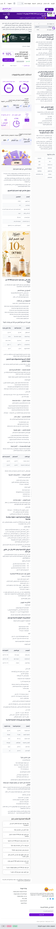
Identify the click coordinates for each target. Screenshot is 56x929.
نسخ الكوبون (7, 60)
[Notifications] (14, 3)
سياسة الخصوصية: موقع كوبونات (20, 891)
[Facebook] (50, 899)
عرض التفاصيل (27, 66)
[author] (54, 13)
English (10, 3)
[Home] (41, 889)
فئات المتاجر (46, 3)
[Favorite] (6, 17)
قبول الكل (15, 926)
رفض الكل (9, 926)
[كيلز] (16, 38)
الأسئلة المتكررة (23, 901)
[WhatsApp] (47, 899)
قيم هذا (5, 14)
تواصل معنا (24, 898)
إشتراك (40, 915)
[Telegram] (53, 899)
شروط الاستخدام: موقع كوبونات (20, 894)
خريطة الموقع (24, 903)
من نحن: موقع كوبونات (22, 896)
